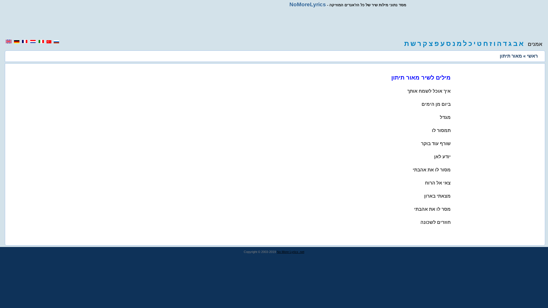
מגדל (445, 117)
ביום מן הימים (436, 104)
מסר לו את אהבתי (432, 209)
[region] (274, 23)
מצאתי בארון (437, 196)
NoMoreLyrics (307, 4)
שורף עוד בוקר (436, 143)
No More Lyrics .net (290, 252)
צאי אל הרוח (438, 183)
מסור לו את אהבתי (432, 169)
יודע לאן (442, 156)
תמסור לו (441, 130)
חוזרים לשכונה (435, 222)
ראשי (532, 56)
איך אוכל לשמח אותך (429, 91)
